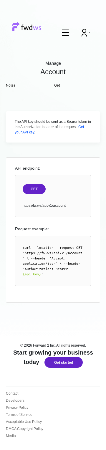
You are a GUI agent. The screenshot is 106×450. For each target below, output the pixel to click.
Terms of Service (19, 415)
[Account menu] (86, 32)
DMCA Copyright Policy (24, 429)
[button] (65, 32)
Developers (15, 400)
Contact (12, 393)
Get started (63, 362)
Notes (10, 85)
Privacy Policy (17, 408)
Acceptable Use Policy (24, 422)
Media (11, 436)
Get (57, 85)
